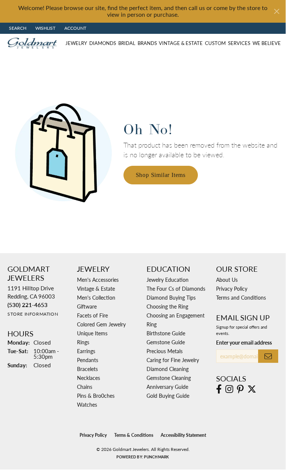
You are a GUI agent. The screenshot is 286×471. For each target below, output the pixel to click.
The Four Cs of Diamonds (176, 288)
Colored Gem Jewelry (101, 324)
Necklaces (88, 377)
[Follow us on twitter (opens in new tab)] (251, 389)
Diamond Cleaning (168, 368)
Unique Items (92, 333)
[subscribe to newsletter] (268, 356)
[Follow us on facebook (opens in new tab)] (219, 389)
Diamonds (102, 43)
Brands (147, 43)
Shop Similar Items (161, 175)
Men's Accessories (98, 279)
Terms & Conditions (133, 435)
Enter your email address (244, 342)
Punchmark (156, 456)
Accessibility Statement (183, 435)
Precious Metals (165, 351)
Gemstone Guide (166, 342)
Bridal (126, 43)
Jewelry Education (168, 279)
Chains (84, 386)
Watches (87, 404)
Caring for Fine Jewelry (173, 360)
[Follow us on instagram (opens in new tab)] (229, 389)
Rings (83, 342)
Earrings (86, 351)
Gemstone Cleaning (169, 377)
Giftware (87, 306)
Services (239, 43)
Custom (215, 43)
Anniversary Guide (167, 386)
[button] (16, 28)
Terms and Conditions (241, 297)
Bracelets (87, 368)
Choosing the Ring (167, 306)
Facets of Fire (92, 315)
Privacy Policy (231, 288)
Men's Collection (96, 297)
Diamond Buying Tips (171, 297)
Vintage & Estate (181, 43)
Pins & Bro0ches (96, 395)
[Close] (276, 11)
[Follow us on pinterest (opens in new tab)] (240, 389)
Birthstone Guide (166, 333)
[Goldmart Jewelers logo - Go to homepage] (34, 43)
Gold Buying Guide (168, 395)
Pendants (87, 360)
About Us (227, 279)
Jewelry (76, 43)
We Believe (267, 43)
